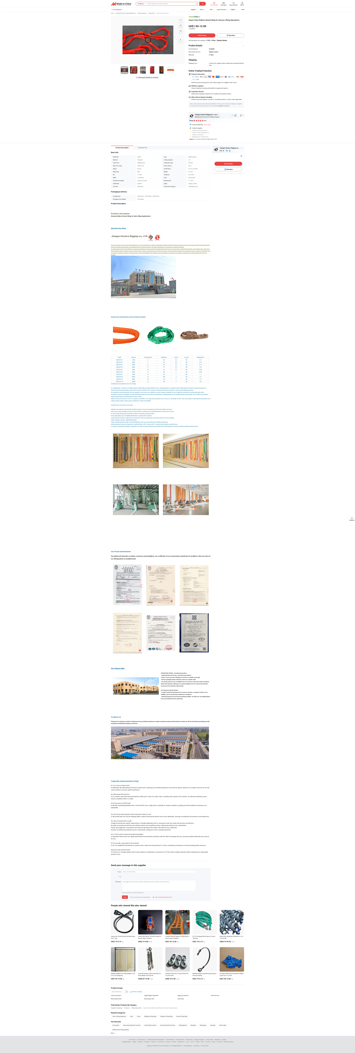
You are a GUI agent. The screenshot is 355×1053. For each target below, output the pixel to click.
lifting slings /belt (149, 999)
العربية (187, 1041)
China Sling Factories (150, 1025)
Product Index (209, 1039)
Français (153, 1041)
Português (146, 1041)
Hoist (131, 1016)
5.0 (221, 151)
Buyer (201, 9)
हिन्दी (202, 1041)
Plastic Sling (222, 1025)
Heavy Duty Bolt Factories (167, 1025)
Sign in (242, 5)
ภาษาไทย (207, 1041)
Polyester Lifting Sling (166, 1016)
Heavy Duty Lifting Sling (162, 13)
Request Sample (222, 40)
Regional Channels (199, 1039)
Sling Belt (193, 1025)
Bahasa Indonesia (228, 1041)
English (134, 1041)
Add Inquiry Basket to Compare (148, 77)
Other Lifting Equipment (119, 1016)
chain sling (181, 999)
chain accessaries (116, 995)
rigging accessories (183, 995)
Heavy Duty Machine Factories (131, 1025)
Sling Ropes (203, 1025)
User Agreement (188, 1045)
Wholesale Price (180, 1039)
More (112, 1033)
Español (140, 1041)
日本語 (197, 1041)
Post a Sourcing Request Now (162, 897)
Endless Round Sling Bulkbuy (120, 1030)
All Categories (117, 9)
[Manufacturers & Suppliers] (121, 4)
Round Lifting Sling (181, 1016)
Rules (242, 9)
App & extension (221, 9)
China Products (141, 1039)
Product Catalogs (137, 991)
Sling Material (183, 1025)
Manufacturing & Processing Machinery (126, 13)
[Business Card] (241, 156)
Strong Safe (115, 1025)
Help (211, 9)
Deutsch (174, 1041)
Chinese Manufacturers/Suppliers (155, 1039)
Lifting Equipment (142, 13)
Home (112, 13)
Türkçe (213, 1041)
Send (125, 897)
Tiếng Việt (219, 1041)
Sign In (192, 139)
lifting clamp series (116, 999)
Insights (224, 1039)
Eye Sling (212, 1025)
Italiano (168, 1041)
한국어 (192, 1041)
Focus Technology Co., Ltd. (165, 1045)
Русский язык (161, 1041)
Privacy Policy (204, 1045)
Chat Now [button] (232, 35)
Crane (138, 1016)
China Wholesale (170, 1039)
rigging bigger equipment (151, 995)
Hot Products (132, 1039)
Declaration (197, 1045)
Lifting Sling (151, 13)
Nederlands (181, 1041)
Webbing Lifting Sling (150, 1016)
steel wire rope (215, 995)
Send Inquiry (202, 35)
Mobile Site (217, 1039)
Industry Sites (189, 1039)
